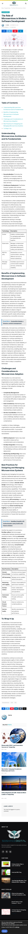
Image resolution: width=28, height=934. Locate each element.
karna (7, 25)
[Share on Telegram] (20, 31)
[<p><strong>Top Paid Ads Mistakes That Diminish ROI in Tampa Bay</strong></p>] (6, 880)
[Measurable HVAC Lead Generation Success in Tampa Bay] (14, 736)
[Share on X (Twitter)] (9, 31)
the (15, 702)
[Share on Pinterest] (15, 31)
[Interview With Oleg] (6, 872)
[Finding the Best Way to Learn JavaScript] (6, 864)
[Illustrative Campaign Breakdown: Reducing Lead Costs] (14, 759)
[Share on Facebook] (4, 31)
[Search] (25, 3)
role (12, 702)
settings (17, 927)
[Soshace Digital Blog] (14, 3)
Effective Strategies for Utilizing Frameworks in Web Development (19, 895)
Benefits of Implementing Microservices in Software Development (11, 114)
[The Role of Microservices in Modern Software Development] (14, 40)
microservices (5, 702)
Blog (3, 8)
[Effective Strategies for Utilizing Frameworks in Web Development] (6, 895)
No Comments (6, 27)
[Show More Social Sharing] (24, 31)
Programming (7, 8)
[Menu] (2, 3)
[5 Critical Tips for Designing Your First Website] (6, 912)
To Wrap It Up (7, 128)
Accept (4, 931)
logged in (12, 809)
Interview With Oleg (16, 872)
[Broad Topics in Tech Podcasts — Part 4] (6, 904)
